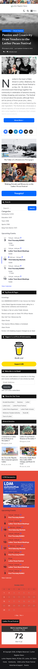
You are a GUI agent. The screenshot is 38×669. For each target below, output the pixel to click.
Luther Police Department (10, 409)
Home (5, 16)
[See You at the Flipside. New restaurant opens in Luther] (10, 451)
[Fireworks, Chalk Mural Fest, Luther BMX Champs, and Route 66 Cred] (28, 451)
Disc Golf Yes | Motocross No (11, 317)
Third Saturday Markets (16, 260)
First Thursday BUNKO (16, 240)
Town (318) (5, 221)
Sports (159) (6, 224)
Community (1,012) (8, 214)
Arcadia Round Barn (8, 402)
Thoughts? (19, 193)
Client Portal (6, 320)
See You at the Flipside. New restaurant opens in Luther (10, 460)
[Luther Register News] (19, 6)
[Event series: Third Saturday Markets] (22, 257)
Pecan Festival (18, 31)
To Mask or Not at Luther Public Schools (15, 310)
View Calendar (7, 286)
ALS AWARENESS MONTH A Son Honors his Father (18, 301)
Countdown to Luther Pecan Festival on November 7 (9, 439)
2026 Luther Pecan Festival (26, 662)
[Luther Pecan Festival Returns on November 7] (28, 430)
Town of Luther (7, 416)
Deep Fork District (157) (9, 228)
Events (26, 665)
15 (4, 601)
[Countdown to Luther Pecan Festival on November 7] (10, 430)
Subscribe (7, 387)
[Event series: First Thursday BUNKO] (20, 238)
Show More (18, 120)
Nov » (21, 615)
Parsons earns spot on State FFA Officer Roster (17, 313)
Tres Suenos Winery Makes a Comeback (15, 324)
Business (20, 402)
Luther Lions (6, 405)
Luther (27, 402)
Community (12, 16)
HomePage (5, 297)
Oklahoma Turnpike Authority (11, 413)
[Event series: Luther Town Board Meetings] (20, 248)
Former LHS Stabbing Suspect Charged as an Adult (18, 331)
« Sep (16, 615)
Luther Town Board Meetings (18, 251)
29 (4, 610)
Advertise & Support (16, 665)
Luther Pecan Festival (19, 405)
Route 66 (25, 413)
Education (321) (7, 217)
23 (9, 605)
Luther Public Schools (27, 409)
